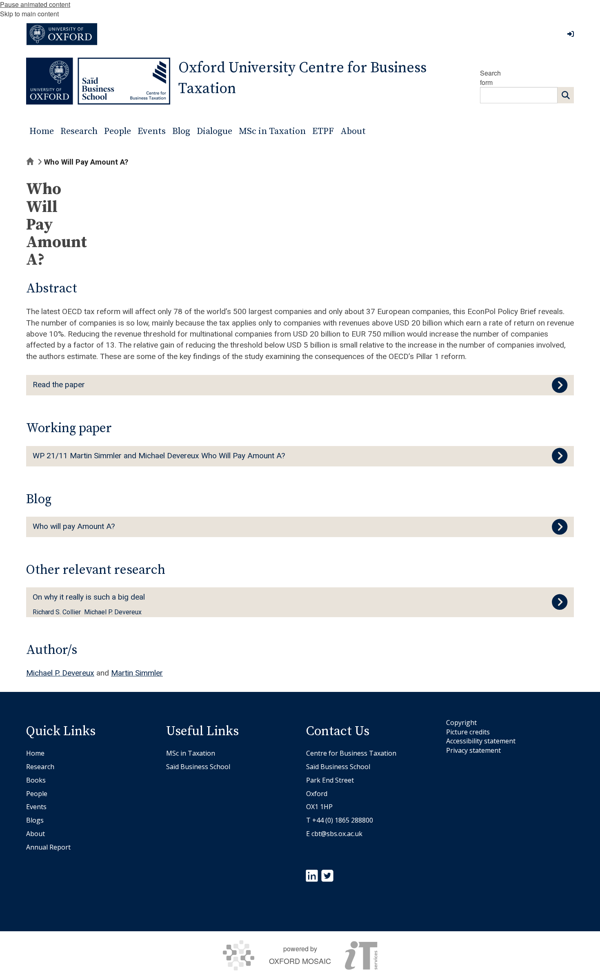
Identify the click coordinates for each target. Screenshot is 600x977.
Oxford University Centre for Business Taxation (302, 78)
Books (36, 780)
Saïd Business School (198, 766)
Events (36, 806)
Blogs (35, 820)
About (35, 833)
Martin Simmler (137, 673)
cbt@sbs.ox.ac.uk (336, 833)
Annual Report (48, 847)
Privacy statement (473, 750)
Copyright (461, 722)
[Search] (566, 95)
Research (40, 766)
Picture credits (468, 731)
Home (35, 753)
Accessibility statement (481, 740)
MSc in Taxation (190, 753)
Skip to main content (29, 13)
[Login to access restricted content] (570, 34)
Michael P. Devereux (60, 673)
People (36, 793)
